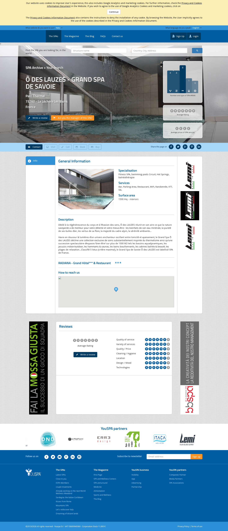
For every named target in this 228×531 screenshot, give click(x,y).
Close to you (61, 479)
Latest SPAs (61, 474)
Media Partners (176, 479)
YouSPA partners (177, 469)
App (133, 479)
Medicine (98, 487)
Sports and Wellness (102, 495)
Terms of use (196, 526)
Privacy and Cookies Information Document (52, 17)
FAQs (103, 36)
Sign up (196, 456)
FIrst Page (98, 474)
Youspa (33, 472)
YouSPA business (140, 469)
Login (195, 36)
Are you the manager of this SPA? (74, 117)
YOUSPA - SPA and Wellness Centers (33, 35)
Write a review (39, 117)
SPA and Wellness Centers (105, 479)
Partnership (137, 487)
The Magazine (71, 36)
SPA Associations (176, 483)
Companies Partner (177, 474)
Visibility (135, 474)
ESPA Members (62, 483)
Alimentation (99, 491)
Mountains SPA (62, 505)
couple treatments (64, 487)
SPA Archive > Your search (44, 67)
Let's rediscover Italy (65, 509)
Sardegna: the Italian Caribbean (69, 497)
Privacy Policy (183, 526)
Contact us (117, 36)
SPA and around (100, 483)
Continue (113, 11)
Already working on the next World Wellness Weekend (70, 492)
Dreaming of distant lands (67, 513)
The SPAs (53, 36)
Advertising (136, 483)
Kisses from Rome (63, 501)
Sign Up (180, 36)
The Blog (89, 36)
